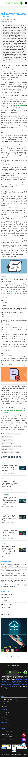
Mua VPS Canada (5, 607)
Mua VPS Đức (5, 712)
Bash (12, 291)
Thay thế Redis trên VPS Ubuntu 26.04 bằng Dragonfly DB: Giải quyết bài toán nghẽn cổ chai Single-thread (9, 550)
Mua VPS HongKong (6, 604)
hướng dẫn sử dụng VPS (8, 440)
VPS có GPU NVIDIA (13, 665)
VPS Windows (5, 494)
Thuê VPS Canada (7, 704)
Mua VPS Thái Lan (6, 601)
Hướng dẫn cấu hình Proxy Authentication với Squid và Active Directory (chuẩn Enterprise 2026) (10, 484)
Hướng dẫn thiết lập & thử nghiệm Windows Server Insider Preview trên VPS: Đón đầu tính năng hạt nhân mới (9, 500)
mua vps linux (17, 446)
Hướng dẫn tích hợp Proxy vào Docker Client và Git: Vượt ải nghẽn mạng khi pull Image (9, 468)
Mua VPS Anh (5, 715)
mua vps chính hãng (7, 446)
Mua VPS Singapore (6, 594)
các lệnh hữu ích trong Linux (13, 433)
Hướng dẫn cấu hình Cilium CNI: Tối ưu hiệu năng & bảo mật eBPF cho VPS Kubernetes (9, 533)
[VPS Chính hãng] (12, 3)
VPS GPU (4, 706)
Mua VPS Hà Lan (5, 611)
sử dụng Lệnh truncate (7, 449)
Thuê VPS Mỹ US (6, 701)
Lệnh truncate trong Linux (8, 443)
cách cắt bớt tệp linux (7, 437)
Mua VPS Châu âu (6, 597)
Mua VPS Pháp (6, 717)
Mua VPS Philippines (7, 736)
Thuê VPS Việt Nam (7, 699)
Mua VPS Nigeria (6, 725)
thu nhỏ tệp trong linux (7, 452)
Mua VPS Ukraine (6, 614)
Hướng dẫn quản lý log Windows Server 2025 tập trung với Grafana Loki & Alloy (9, 517)
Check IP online (11, 657)
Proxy (3, 463)
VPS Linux (4, 528)
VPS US (17, 452)
